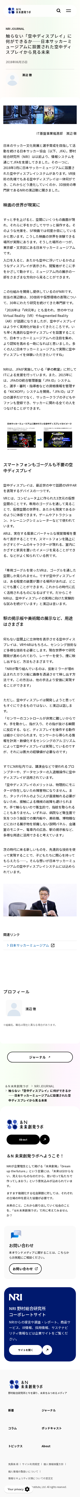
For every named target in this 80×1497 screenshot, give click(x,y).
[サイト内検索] (59, 11)
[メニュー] (68, 11)
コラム (12, 1428)
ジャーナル (37, 1057)
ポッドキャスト (52, 1428)
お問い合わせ (23, 1268)
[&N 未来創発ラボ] (19, 10)
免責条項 (13, 1464)
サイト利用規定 (31, 1464)
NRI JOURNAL (44, 1086)
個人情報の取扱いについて (23, 1471)
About (23, 1139)
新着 (11, 1410)
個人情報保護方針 (53, 1464)
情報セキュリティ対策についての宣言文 (30, 1478)
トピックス (15, 1446)
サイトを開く (25, 1350)
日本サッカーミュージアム (30, 945)
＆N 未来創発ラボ (17, 1086)
